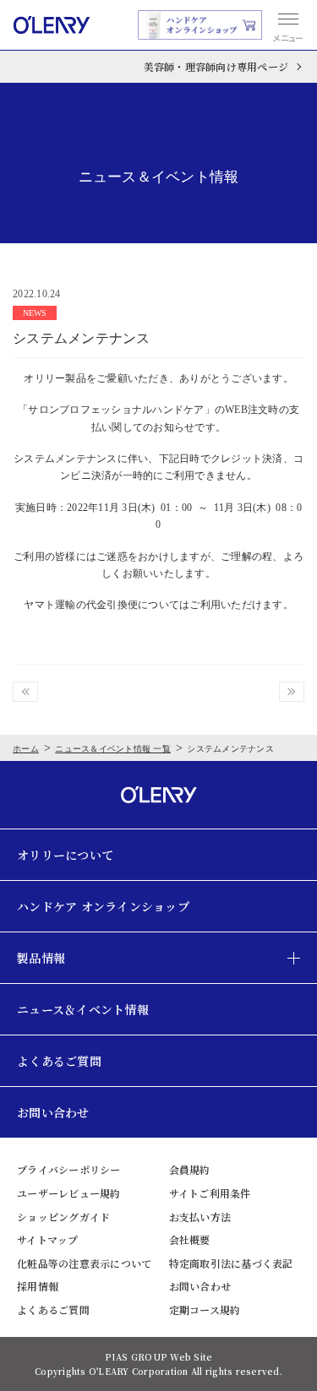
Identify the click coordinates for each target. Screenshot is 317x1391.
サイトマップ (48, 1239)
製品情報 (41, 957)
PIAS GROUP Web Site (159, 1356)
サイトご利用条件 (210, 1193)
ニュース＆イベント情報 (83, 1009)
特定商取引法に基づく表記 (231, 1263)
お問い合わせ (53, 1112)
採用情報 (37, 1286)
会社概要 (189, 1239)
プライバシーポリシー (69, 1169)
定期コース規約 (205, 1309)
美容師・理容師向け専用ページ (216, 66)
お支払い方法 (200, 1216)
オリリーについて (65, 854)
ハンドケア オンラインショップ (103, 906)
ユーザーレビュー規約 (69, 1193)
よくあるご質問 (59, 1060)
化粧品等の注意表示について (84, 1263)
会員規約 (189, 1169)
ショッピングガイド (63, 1216)
